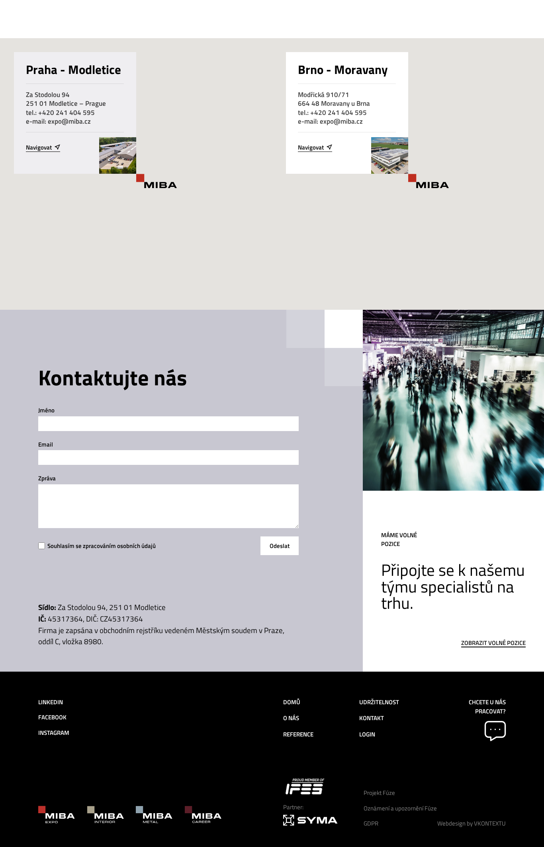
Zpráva (47, 478)
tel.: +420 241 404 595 (60, 112)
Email (45, 444)
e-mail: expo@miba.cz (58, 121)
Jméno (46, 410)
